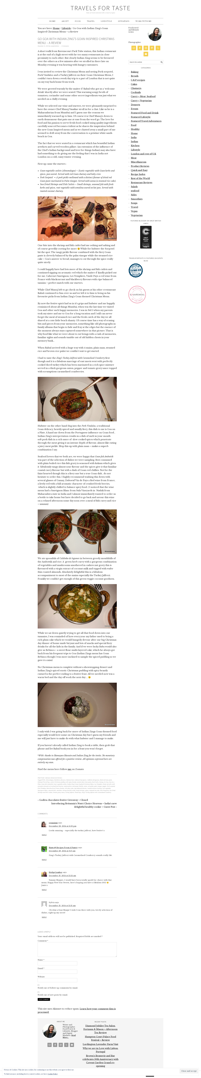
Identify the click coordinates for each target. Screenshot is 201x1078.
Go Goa (106, 782)
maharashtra (68, 786)
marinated (75, 786)
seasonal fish (52, 790)
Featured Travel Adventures (146, 121)
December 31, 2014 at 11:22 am (62, 876)
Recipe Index (138, 174)
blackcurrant (70, 780)
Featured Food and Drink (144, 113)
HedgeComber (55, 872)
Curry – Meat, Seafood (143, 96)
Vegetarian (137, 215)
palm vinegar (98, 786)
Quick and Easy (139, 170)
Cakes (134, 84)
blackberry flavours (60, 780)
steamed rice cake (94, 790)
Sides (134, 195)
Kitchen (135, 145)
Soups (134, 203)
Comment (43, 941)
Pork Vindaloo (42, 788)
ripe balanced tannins (80, 788)
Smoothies (136, 199)
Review (62, 788)
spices (87, 790)
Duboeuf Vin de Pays (44, 782)
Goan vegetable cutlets (60, 784)
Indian (134, 141)
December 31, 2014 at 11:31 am (62, 906)
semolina (59, 790)
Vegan (134, 211)
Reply (44, 835)
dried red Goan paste (106, 780)
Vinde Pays (78, 792)
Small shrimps (80, 790)
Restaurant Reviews (56, 778)
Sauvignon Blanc (43, 790)
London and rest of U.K (143, 154)
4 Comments (65, 46)
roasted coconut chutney (94, 788)
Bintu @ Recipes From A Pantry (63, 848)
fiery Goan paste (86, 782)
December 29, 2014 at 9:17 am (62, 851)
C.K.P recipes (138, 80)
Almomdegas (50, 780)
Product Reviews (140, 166)
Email (41, 968)
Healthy (135, 129)
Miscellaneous (138, 162)
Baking (134, 72)
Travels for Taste (100, 8)
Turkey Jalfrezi (69, 792)
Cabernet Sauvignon (80, 780)
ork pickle (90, 786)
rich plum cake (69, 788)
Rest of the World (140, 178)
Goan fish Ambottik (47, 784)
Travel (134, 207)
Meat (133, 158)
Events (134, 109)
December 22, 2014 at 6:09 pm (62, 826)
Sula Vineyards (104, 790)
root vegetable (106, 788)
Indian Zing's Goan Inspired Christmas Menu (80, 784)
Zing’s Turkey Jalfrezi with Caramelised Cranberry (96, 792)
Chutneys (136, 88)
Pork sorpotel (111, 786)
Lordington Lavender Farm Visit (100, 1044)
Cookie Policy (53, 1074)
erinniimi (53, 823)
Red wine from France (53, 788)
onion (85, 786)
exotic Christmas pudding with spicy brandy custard (65, 782)
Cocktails (136, 92)
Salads (134, 186)
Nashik (81, 786)
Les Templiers (98, 784)
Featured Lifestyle (141, 117)
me (70, 769)
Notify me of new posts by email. (53, 995)
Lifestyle (47, 778)
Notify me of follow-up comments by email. (58, 988)
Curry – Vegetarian (141, 100)
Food (133, 125)
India (134, 137)
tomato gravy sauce (59, 792)
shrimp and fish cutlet (68, 790)
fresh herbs (95, 782)
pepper (104, 786)
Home (134, 133)
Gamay (101, 782)
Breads (134, 76)
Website (41, 977)
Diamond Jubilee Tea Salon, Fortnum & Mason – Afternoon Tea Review (100, 1029)
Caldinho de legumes (93, 780)
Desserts (135, 104)
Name (41, 960)
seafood (135, 190)
